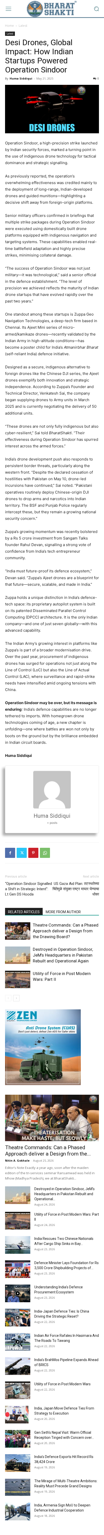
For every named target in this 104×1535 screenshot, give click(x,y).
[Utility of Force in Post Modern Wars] (17, 1390)
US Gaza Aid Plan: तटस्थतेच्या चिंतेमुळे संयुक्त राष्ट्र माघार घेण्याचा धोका (76, 889)
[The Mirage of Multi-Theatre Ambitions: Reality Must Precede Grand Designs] (17, 1487)
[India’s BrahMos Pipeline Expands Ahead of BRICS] (17, 1366)
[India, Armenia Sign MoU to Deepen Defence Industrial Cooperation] (17, 1511)
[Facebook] (10, 853)
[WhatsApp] (45, 853)
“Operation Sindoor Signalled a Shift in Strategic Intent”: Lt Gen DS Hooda (28, 889)
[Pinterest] (33, 853)
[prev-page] (8, 998)
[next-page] (16, 998)
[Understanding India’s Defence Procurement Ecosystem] (17, 1293)
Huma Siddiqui (21, 78)
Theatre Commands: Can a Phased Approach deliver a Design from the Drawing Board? (65, 931)
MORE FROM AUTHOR (63, 912)
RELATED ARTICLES (24, 912)
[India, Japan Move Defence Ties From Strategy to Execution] (17, 1414)
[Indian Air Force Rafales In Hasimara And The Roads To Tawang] (17, 1342)
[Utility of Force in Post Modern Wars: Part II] (17, 979)
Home (9, 25)
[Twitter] (22, 853)
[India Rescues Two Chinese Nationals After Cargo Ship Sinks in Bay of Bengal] (17, 1245)
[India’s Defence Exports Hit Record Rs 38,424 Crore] (17, 1463)
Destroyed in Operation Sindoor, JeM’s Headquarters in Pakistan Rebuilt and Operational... (64, 1194)
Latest (23, 25)
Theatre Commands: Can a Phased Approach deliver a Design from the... (48, 1150)
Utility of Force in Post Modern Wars (62, 1384)
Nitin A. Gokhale (17, 1160)
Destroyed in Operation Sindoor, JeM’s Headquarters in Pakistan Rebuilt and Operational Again (63, 955)
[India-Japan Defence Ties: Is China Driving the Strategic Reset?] (17, 1317)
